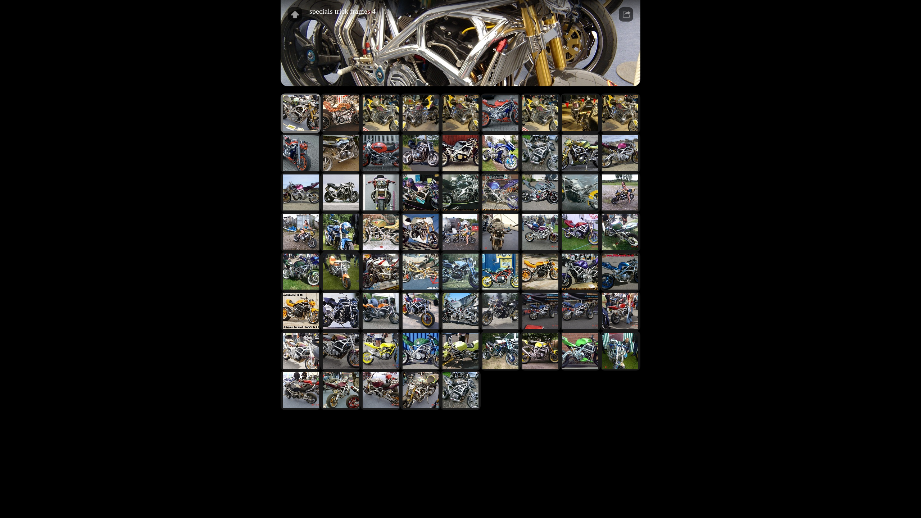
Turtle (493, 425)
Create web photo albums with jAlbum (463, 425)
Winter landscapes (470, 422)
